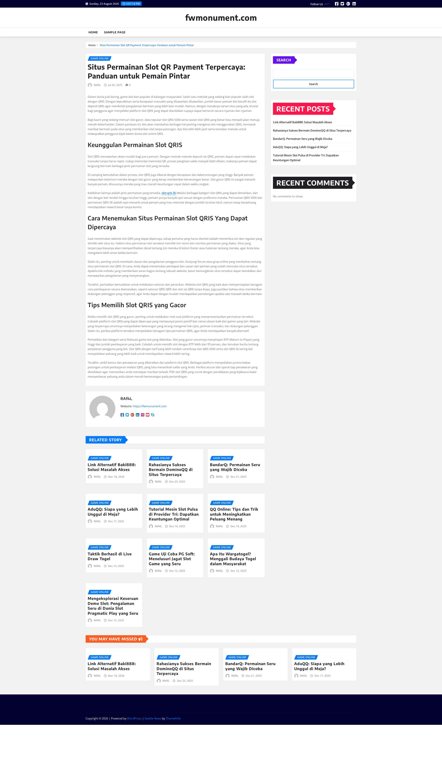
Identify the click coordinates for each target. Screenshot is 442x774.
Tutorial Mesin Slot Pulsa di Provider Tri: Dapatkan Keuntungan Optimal (174, 514)
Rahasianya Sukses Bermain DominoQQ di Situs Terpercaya (171, 469)
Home (93, 32)
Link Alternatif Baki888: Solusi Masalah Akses (112, 467)
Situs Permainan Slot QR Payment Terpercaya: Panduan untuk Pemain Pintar (147, 45)
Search (283, 59)
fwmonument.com (221, 17)
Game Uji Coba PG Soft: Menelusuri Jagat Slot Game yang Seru (172, 558)
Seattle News (153, 718)
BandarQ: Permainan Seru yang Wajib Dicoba (235, 467)
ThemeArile (173, 718)
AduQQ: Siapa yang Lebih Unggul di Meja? (113, 512)
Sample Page (115, 32)
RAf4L (97, 85)
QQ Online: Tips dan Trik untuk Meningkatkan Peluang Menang (234, 514)
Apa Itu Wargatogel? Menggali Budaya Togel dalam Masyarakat (233, 558)
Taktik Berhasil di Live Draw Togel (110, 556)
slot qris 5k (169, 193)
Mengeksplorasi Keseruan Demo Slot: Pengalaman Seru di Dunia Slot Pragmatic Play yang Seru (113, 606)
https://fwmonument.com (150, 406)
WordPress (134, 718)
